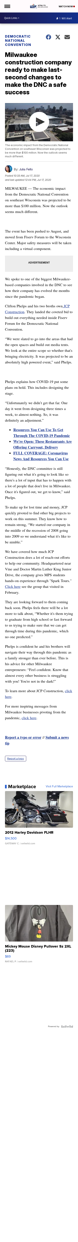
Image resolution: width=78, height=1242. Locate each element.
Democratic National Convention (18, 40)
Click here (13, 586)
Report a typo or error (23, 737)
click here (29, 717)
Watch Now (66, 6)
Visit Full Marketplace (59, 786)
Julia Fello (26, 169)
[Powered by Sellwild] (67, 1026)
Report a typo (15, 758)
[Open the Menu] (7, 6)
